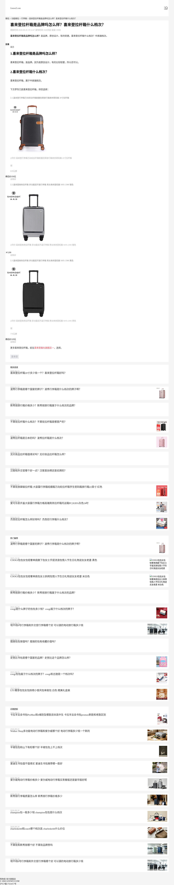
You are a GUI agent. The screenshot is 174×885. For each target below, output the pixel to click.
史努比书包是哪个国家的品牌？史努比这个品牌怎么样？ (41, 657)
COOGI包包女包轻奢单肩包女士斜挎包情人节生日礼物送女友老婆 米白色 (50, 576)
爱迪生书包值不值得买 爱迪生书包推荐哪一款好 (36, 763)
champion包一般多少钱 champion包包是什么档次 (36, 812)
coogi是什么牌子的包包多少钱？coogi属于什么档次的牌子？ (42, 609)
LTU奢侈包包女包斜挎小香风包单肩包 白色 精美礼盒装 (40, 690)
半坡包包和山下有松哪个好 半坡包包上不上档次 (36, 747)
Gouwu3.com (15, 8)
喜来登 (14, 356)
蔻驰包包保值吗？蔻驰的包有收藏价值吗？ (33, 641)
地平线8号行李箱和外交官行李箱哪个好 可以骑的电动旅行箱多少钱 (46, 625)
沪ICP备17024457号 (8, 884)
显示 (12, 47)
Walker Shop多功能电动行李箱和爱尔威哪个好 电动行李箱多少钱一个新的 (50, 731)
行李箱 (24, 18)
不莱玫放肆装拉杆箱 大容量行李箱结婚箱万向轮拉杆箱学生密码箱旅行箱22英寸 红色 (56, 487)
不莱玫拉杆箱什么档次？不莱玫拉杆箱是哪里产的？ (38, 421)
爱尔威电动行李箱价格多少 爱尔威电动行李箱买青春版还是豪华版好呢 (48, 780)
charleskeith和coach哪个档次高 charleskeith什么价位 (37, 828)
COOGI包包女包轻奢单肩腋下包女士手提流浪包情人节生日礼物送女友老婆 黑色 (53, 560)
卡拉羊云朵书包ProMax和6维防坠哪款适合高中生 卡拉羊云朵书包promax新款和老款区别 (58, 714)
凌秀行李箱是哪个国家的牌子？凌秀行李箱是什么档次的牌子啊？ (45, 389)
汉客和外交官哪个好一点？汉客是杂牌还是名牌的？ (38, 470)
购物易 (3, 879)
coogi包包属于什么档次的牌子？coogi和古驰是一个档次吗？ (42, 674)
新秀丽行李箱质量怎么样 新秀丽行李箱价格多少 (36, 796)
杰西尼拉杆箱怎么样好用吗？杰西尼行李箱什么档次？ (39, 519)
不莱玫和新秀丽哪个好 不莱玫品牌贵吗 (31, 845)
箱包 (7, 18)
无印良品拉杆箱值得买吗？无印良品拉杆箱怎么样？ (38, 454)
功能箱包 (15, 18)
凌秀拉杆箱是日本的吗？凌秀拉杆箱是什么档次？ (37, 438)
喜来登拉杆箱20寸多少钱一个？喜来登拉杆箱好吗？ (38, 373)
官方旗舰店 (11, 879)
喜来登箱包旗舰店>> (44, 348)
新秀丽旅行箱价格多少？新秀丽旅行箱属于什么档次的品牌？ (43, 405)
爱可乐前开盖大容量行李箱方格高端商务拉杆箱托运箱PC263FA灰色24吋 (49, 503)
